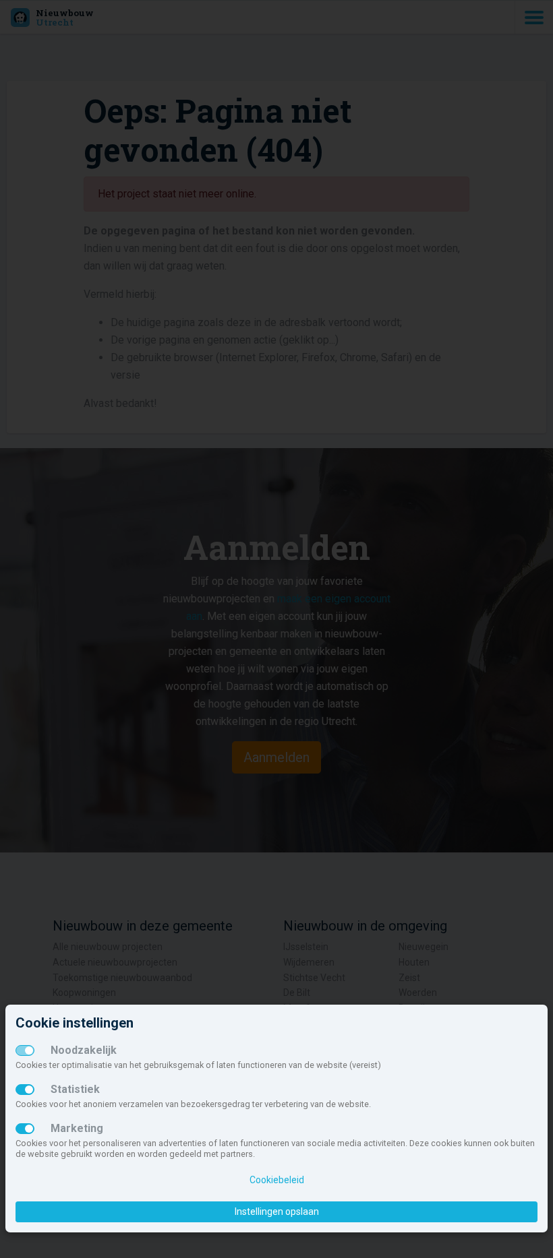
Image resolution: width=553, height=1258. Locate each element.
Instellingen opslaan (277, 1211)
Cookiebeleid (277, 1179)
